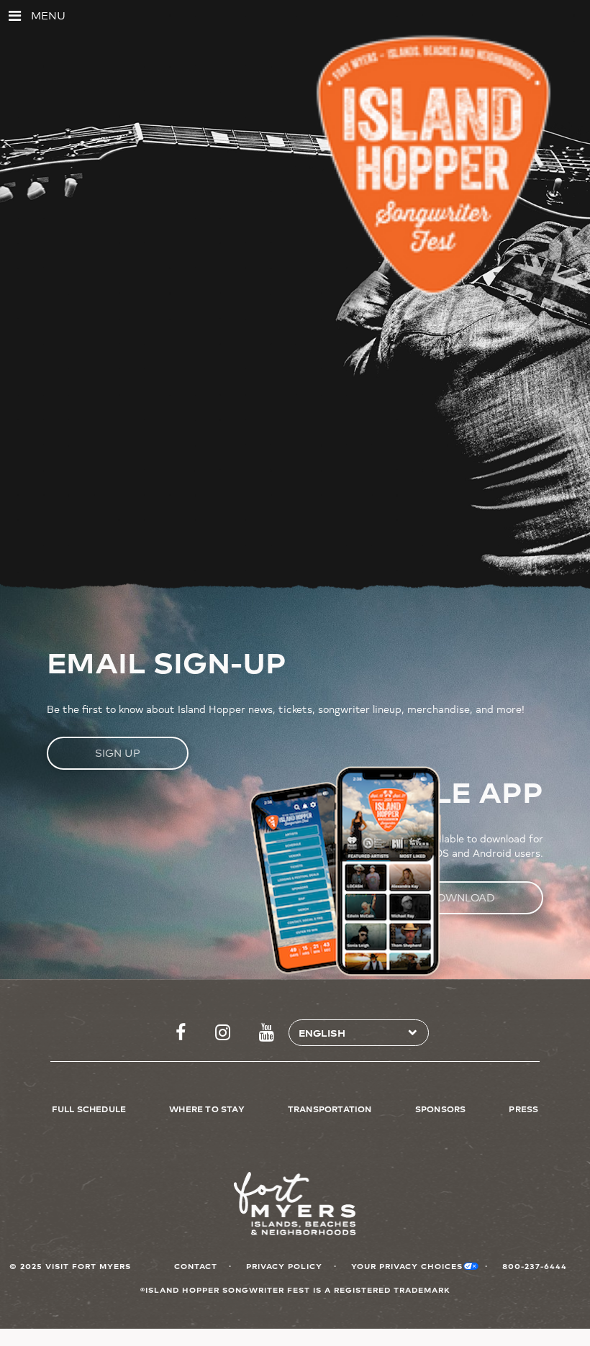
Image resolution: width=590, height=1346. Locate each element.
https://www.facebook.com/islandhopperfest (181, 1033)
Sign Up (117, 753)
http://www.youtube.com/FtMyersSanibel (266, 1033)
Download (461, 897)
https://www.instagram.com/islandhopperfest (222, 1033)
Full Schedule (89, 1108)
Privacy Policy (284, 1265)
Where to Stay (207, 1108)
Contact (195, 1265)
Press (523, 1108)
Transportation (330, 1108)
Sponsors (440, 1108)
